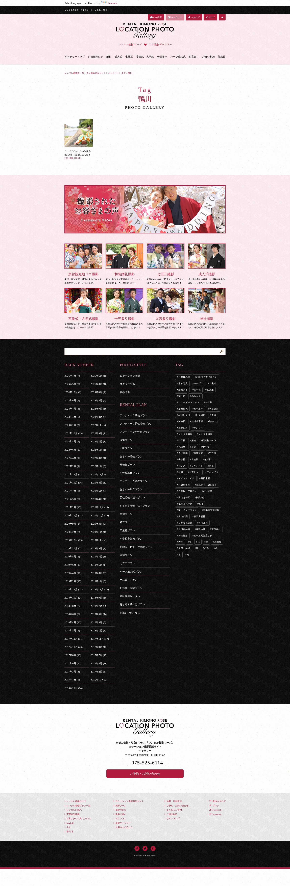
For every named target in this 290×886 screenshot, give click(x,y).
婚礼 (108, 56)
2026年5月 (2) (72, 384)
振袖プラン (126, 514)
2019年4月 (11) (72, 573)
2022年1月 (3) (98, 466)
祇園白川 (200, 497)
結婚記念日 (184, 415)
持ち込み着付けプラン (132, 604)
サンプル (198, 427)
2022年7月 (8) (98, 441)
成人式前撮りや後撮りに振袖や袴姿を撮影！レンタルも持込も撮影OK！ (206, 278)
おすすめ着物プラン (131, 456)
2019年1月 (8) (98, 581)
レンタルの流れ (74, 810)
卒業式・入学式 (145, 56)
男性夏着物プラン (130, 473)
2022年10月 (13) (73, 433)
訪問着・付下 (209, 440)
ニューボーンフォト (188, 402)
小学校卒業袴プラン (131, 538)
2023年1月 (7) (72, 425)
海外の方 (214, 421)
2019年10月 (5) (72, 548)
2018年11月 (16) (100, 589)
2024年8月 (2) (98, 392)
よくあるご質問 (174, 810)
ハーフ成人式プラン (131, 571)
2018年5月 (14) (99, 614)
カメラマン (120, 818)
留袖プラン (126, 555)
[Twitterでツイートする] (145, 848)
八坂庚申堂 (184, 485)
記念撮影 (200, 415)
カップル (198, 383)
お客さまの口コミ (124, 827)
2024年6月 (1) (72, 400)
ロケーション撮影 (130, 375)
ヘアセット (195, 472)
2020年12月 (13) (100, 507)
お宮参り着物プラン (131, 588)
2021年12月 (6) (72, 474)
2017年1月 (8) (72, 680)
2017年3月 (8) (72, 671)
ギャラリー (176, 17)
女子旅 (181, 396)
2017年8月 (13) (72, 655)
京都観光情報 (73, 814)
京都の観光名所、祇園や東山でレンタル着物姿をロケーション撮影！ (83, 278)
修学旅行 (198, 409)
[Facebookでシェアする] (136, 848)
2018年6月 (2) (72, 614)
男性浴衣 (198, 453)
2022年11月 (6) (99, 425)
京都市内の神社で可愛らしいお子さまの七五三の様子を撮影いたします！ (165, 278)
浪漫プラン (126, 440)
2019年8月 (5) (72, 556)
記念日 (222, 56)
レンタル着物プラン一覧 (78, 805)
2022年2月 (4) (72, 466)
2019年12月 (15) (73, 540)
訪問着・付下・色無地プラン (136, 547)
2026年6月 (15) (99, 375)
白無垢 (195, 459)
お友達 (210, 389)
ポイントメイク (186, 478)
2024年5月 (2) (98, 400)
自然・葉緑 (184, 548)
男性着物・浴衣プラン (132, 497)
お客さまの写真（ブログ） (79, 818)
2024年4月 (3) (72, 408)
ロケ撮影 (157, 17)
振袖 (193, 440)
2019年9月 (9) (98, 548)
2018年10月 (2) (72, 597)
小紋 (193, 447)
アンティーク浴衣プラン (134, 481)
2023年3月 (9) (98, 417)
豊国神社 (203, 523)
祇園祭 (217, 542)
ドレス (181, 466)
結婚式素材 (197, 421)
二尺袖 (181, 440)
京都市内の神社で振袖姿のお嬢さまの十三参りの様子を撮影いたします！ (124, 323)
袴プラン (125, 522)
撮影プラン (120, 805)
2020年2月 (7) (72, 532)
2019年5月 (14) (99, 564)
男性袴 (212, 453)
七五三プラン (127, 563)
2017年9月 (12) (99, 647)
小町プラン (126, 448)
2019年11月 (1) (99, 540)
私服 (180, 472)
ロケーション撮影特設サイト (129, 801)
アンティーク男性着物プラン (136, 423)
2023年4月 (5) (72, 417)
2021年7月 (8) (72, 491)
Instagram (216, 814)
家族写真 (183, 383)
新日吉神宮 (184, 529)
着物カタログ (219, 801)
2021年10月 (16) (73, 482)
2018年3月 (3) (98, 622)
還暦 (213, 415)
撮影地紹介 (120, 810)
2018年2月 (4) (72, 630)
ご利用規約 (171, 814)
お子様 (197, 389)
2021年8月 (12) (99, 482)
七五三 (129, 56)
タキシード (197, 466)
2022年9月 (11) (99, 433)
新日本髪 (205, 478)
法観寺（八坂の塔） (206, 485)
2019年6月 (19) (72, 564)
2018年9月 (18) (99, 597)
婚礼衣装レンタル (130, 596)
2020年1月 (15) (99, 532)
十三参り (162, 56)
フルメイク (213, 472)
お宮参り (194, 56)
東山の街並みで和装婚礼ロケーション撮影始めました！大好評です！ (124, 278)
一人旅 (208, 402)
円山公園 (183, 516)
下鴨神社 (216, 529)
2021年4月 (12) (99, 499)
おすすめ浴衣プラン (131, 489)
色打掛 (207, 459)
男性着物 (183, 453)
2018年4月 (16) (72, 622)
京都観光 (183, 409)
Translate (112, 3)
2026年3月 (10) (99, 384)
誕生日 (181, 421)
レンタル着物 (185, 434)
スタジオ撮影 (127, 384)
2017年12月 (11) (73, 638)
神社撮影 (183, 535)
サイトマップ (173, 818)
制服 (211, 466)
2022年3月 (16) (99, 458)
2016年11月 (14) (73, 688)
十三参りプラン (128, 579)
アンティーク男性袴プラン (135, 432)
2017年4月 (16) (99, 663)
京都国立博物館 (211, 510)
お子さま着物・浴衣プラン (135, 505)
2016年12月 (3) (99, 680)
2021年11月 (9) (99, 474)
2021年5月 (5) (72, 499)
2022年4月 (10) (72, 458)
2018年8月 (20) (72, 606)
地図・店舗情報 (174, 801)
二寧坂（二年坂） (187, 491)
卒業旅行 (214, 409)
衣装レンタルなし (130, 612)
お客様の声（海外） (206, 377)
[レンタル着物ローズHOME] (222, 17)
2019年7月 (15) (99, 556)
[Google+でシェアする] (153, 848)
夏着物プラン (127, 464)
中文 (68, 827)
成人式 (118, 56)
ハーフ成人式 (178, 56)
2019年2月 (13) (72, 581)
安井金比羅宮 (185, 523)
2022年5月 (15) (99, 449)
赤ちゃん (196, 396)
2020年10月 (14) (100, 515)
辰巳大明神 (199, 516)
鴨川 (200, 504)
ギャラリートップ (74, 56)
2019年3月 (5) (98, 573)
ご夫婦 (212, 383)
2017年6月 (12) (72, 663)
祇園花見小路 (185, 504)
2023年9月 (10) (99, 408)
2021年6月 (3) (98, 491)
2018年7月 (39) (99, 606)
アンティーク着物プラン (134, 415)
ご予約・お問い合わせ (145, 773)
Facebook (216, 810)
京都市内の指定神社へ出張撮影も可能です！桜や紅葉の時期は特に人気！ (206, 323)
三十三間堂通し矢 (203, 535)
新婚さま (183, 389)
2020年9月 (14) (72, 523)
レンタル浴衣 (205, 434)
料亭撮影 (125, 392)
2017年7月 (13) (99, 655)
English (70, 823)
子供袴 (181, 459)
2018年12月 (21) (73, 589)
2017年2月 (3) (98, 671)
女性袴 (205, 447)
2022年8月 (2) (72, 441)
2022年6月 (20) (72, 449)
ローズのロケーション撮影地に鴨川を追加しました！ (77, 154)
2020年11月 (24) (73, 515)
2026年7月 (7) (72, 375)
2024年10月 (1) (72, 392)
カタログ (195, 17)
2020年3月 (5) (98, 523)
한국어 (69, 831)
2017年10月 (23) (73, 647)
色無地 (181, 447)
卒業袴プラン (127, 530)
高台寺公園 (184, 497)
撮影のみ (183, 427)
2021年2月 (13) (72, 507)
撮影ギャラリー (123, 823)
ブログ (211, 17)
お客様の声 (184, 377)
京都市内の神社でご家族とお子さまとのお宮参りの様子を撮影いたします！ (165, 323)
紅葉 (206, 548)
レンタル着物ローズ (76, 801)
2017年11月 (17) (100, 638)
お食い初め (208, 56)
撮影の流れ (120, 814)
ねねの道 (207, 491)
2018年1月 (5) (98, 630)
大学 (180, 542)
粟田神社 (200, 529)
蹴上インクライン (187, 510)
